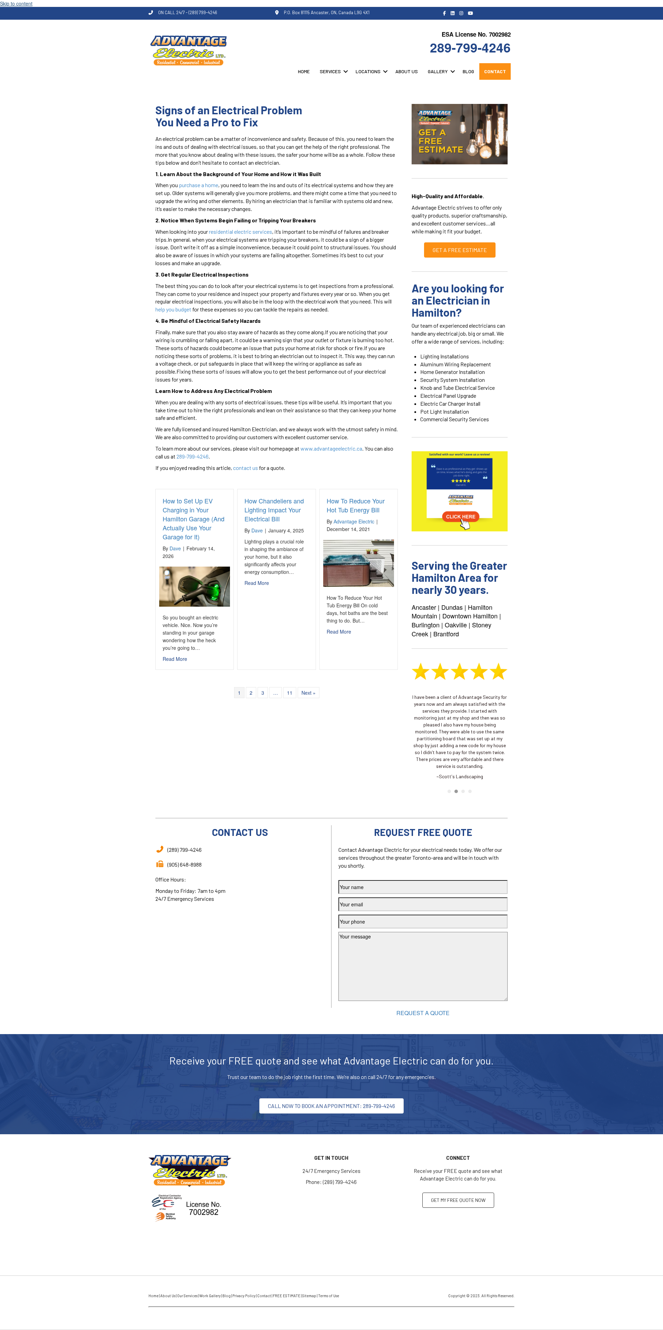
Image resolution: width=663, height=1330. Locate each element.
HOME (304, 71)
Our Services (187, 1295)
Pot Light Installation (444, 411)
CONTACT (495, 71)
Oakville (456, 624)
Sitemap (309, 1295)
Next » (308, 692)
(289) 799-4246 (340, 1182)
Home (153, 1295)
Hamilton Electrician (253, 429)
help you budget (173, 309)
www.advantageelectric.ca (331, 448)
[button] (345, 71)
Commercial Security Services (454, 419)
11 (289, 692)
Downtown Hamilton (470, 615)
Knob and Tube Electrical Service (457, 387)
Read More (175, 658)
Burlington (426, 624)
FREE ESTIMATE (286, 1295)
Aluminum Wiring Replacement (455, 364)
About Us (167, 1295)
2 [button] (456, 791)
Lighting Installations (444, 356)
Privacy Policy (244, 1295)
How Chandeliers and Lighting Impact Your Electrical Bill (274, 509)
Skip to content (16, 3)
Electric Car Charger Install (450, 403)
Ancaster (424, 607)
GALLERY (438, 71)
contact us (245, 467)
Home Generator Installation (452, 371)
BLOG (468, 71)
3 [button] (463, 791)
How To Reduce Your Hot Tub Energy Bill (356, 505)
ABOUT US (406, 71)
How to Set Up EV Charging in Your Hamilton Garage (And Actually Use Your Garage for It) (193, 518)
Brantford (446, 633)
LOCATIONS (368, 71)
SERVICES (330, 71)
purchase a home (198, 185)
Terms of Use (328, 1295)
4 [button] (470, 791)
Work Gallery (210, 1295)
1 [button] (449, 791)
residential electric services (240, 231)
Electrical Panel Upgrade (448, 395)
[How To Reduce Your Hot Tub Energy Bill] (358, 562)
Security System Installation (452, 379)
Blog (226, 1295)
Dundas (452, 607)
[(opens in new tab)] (460, 490)
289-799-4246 (470, 47)
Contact (264, 1295)
